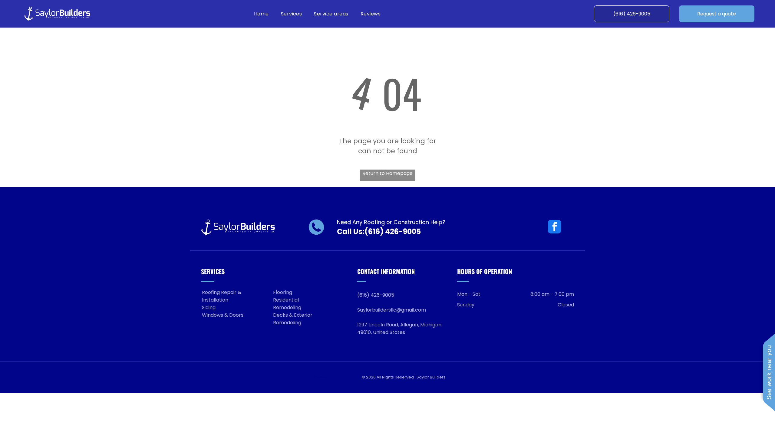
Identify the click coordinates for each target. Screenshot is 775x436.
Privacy (320, 377)
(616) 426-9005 (392, 231)
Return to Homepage (387, 173)
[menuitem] (261, 13)
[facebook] (554, 227)
